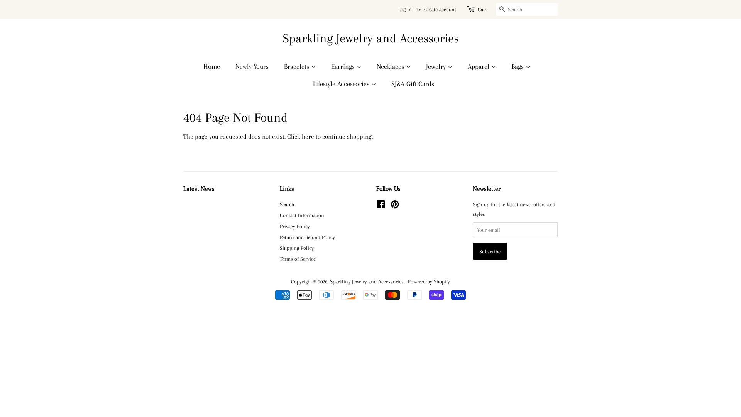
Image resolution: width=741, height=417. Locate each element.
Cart (482, 9)
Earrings (344, 66)
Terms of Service (298, 259)
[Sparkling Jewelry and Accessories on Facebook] (380, 206)
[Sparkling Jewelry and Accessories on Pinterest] (395, 206)
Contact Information (302, 215)
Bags (518, 66)
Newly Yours (252, 66)
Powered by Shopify (429, 281)
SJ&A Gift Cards (412, 84)
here (308, 136)
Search (287, 204)
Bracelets (297, 66)
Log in (405, 9)
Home (211, 66)
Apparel (479, 66)
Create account (440, 9)
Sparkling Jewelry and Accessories (371, 38)
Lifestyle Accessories (342, 84)
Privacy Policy (295, 226)
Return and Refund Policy (307, 237)
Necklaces (391, 66)
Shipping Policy (297, 248)
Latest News (199, 188)
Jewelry (437, 66)
